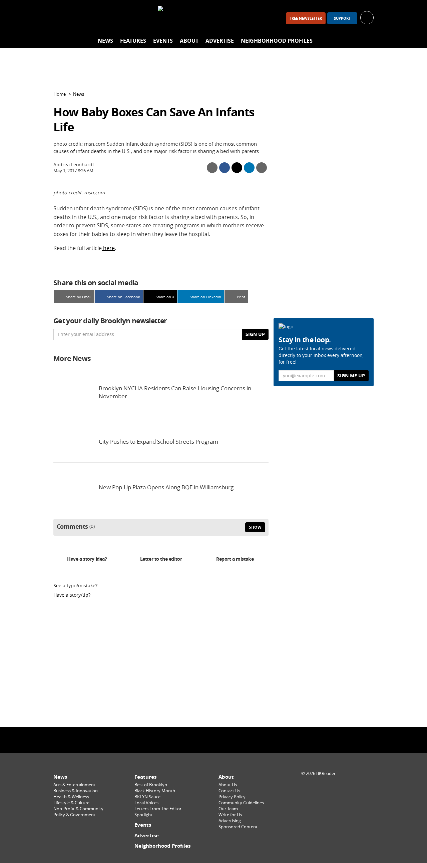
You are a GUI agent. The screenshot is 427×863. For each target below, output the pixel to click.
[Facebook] (61, 18)
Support (342, 18)
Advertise (219, 40)
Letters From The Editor (157, 809)
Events (163, 40)
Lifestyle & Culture (71, 803)
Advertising (230, 821)
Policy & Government (74, 815)
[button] (367, 17)
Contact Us (229, 791)
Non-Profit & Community (78, 809)
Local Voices (146, 803)
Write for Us (230, 815)
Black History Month (154, 791)
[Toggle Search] (367, 41)
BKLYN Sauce (147, 797)
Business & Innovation (75, 791)
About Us (228, 785)
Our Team (228, 809)
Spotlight (143, 815)
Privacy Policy (232, 797)
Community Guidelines (241, 803)
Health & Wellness (71, 797)
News (105, 40)
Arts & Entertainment (74, 785)
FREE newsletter (306, 18)
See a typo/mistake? (75, 585)
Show (255, 527)
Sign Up (255, 334)
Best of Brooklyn (150, 785)
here (108, 248)
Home (59, 94)
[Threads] (96, 18)
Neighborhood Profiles (277, 40)
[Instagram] (79, 18)
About (189, 40)
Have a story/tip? (71, 595)
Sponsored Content (238, 827)
